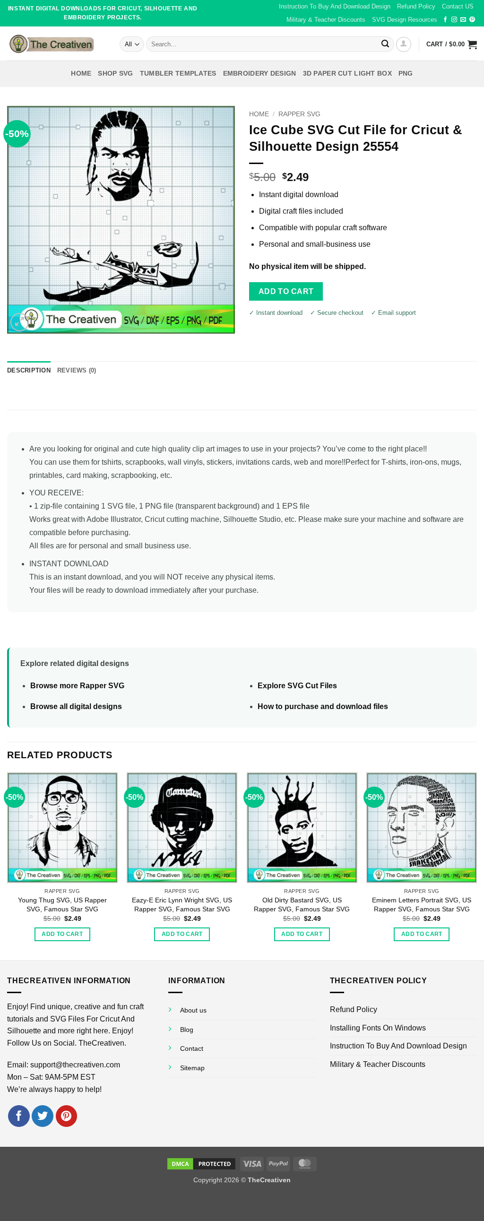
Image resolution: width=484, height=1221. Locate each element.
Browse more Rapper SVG (77, 686)
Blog (186, 1029)
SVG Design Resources (404, 19)
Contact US (458, 6)
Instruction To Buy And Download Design (334, 6)
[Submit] (385, 44)
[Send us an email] (463, 20)
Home (81, 73)
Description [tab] (29, 370)
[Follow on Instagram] (454, 20)
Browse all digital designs (76, 706)
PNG (405, 73)
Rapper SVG (299, 114)
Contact (191, 1048)
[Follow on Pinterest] (472, 20)
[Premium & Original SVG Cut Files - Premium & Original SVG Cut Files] (56, 43)
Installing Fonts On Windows (378, 1028)
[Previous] (7, 865)
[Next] (476, 865)
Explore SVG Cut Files (297, 686)
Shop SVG (115, 73)
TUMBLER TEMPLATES (178, 73)
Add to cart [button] (62, 934)
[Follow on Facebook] (445, 20)
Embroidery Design (259, 73)
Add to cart (286, 291)
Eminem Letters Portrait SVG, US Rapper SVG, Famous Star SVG (421, 904)
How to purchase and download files (323, 706)
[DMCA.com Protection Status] (201, 1163)
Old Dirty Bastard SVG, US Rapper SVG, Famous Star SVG (302, 904)
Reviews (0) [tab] (76, 370)
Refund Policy (416, 6)
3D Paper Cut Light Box (347, 73)
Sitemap (192, 1068)
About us (193, 1010)
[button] (403, 44)
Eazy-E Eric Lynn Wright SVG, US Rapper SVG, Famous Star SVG (182, 904)
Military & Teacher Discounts (325, 19)
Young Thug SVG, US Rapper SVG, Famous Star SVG (62, 904)
